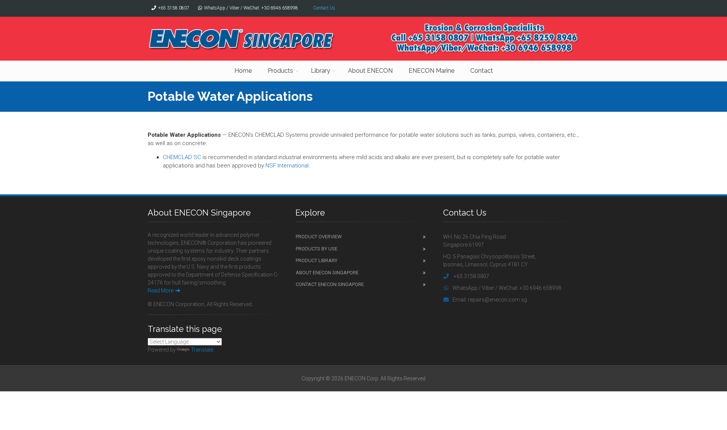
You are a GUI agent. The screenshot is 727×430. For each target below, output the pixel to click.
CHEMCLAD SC (182, 157)
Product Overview (319, 236)
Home (243, 70)
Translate (202, 350)
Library (320, 70)
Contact (481, 70)
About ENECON (370, 70)
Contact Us (324, 8)
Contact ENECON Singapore (330, 284)
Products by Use (316, 249)
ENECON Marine (431, 70)
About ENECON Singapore (327, 272)
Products (280, 70)
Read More (160, 291)
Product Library (316, 260)
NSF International (287, 165)
